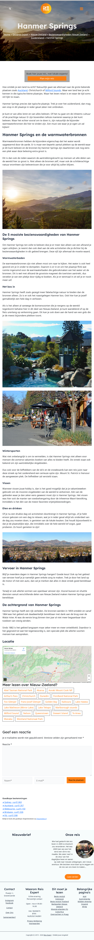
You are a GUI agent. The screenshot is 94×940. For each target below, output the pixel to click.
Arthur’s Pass (11, 696)
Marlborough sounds (66, 707)
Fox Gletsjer (10, 701)
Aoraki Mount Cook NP (60, 690)
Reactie (7, 744)
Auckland (23, 90)
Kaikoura (66, 701)
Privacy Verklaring (34, 921)
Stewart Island (60, 713)
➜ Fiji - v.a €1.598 (10, 815)
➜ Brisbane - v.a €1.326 (12, 812)
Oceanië (84, 904)
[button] (10, 8)
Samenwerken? (9, 917)
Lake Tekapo (44, 707)
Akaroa (40, 690)
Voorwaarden (34, 923)
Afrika (84, 906)
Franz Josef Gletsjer (31, 701)
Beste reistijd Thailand (59, 901)
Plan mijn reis (47, 78)
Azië (84, 896)
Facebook (9, 903)
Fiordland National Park (65, 696)
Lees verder (72, 876)
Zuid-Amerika (84, 899)
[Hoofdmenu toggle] (81, 8)
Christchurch (28, 696)
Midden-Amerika (84, 901)
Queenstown (41, 713)
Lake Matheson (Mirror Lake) (19, 707)
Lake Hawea (81, 701)
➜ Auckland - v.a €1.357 (13, 805)
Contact (9, 908)
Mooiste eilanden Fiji (59, 909)
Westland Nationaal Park (30, 718)
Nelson (27, 713)
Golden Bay (51, 701)
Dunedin (44, 696)
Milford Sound (11, 713)
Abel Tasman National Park (18, 690)
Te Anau (76, 713)
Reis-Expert (47, 935)
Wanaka (8, 718)
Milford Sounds (53, 90)
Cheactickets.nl (41, 819)
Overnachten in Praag (60, 914)
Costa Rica (59, 912)
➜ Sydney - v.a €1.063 (12, 802)
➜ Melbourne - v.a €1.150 (13, 809)
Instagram (9, 900)
